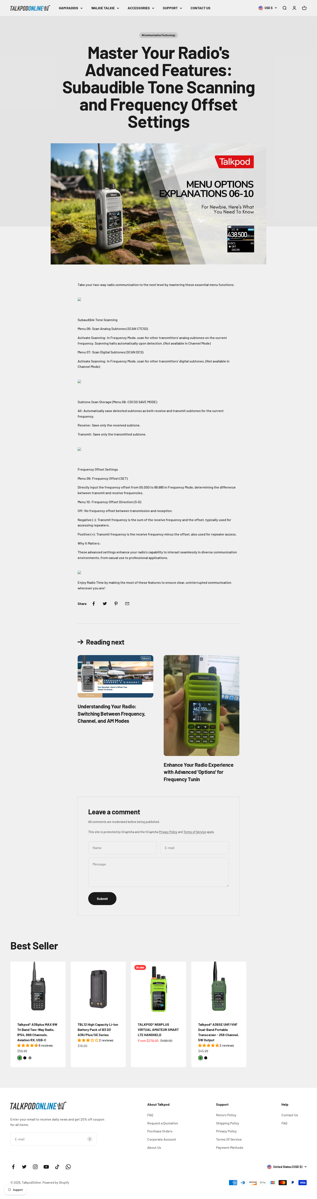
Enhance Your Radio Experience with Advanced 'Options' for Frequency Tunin (198, 772)
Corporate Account (161, 1139)
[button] (28, 1045)
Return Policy (226, 1115)
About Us (154, 1147)
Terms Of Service (229, 1139)
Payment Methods (229, 1147)
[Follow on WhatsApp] (68, 1167)
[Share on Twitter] (104, 603)
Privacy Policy (168, 832)
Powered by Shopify (55, 1182)
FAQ (150, 1115)
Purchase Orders (160, 1131)
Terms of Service (195, 832)
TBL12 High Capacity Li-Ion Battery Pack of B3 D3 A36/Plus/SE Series (98, 1029)
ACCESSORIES (139, 8)
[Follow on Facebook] (13, 1167)
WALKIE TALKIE (103, 8)
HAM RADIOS (68, 8)
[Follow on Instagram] (35, 1167)
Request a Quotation (162, 1123)
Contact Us (289, 1115)
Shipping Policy (227, 1123)
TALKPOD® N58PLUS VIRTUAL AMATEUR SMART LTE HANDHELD (158, 1029)
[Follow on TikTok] (57, 1167)
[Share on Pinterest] (116, 603)
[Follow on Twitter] (24, 1167)
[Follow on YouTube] (46, 1167)
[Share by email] (127, 603)
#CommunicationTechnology (158, 35)
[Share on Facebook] (93, 603)
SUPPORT (170, 8)
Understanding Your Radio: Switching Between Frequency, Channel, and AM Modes (111, 713)
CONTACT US (200, 8)
